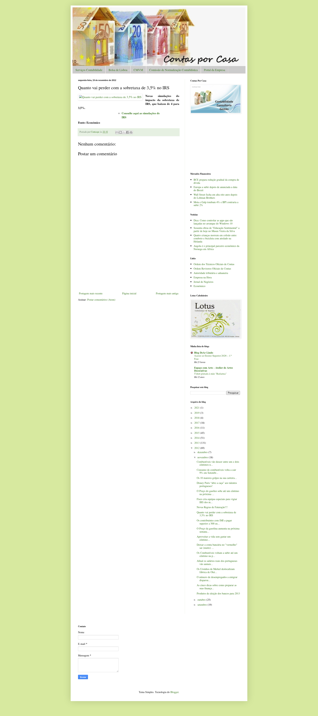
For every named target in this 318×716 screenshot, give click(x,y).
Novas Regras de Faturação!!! (212, 507)
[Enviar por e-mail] (117, 132)
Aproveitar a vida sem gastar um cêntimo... (214, 538)
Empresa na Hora (203, 277)
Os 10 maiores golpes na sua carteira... (217, 478)
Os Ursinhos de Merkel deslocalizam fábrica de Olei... (216, 570)
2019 (197, 412)
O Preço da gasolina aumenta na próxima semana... (218, 530)
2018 (197, 417)
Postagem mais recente (91, 293)
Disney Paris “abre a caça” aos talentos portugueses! (217, 484)
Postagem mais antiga (167, 293)
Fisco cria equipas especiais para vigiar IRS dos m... (217, 500)
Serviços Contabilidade (88, 70)
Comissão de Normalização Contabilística (173, 70)
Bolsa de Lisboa (118, 70)
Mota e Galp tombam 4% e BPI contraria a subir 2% (216, 203)
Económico (199, 286)
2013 (197, 442)
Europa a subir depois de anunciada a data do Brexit (215, 188)
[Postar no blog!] (120, 132)
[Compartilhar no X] (124, 132)
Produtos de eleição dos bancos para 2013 (218, 593)
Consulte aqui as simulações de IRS (141, 115)
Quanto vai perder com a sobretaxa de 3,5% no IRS (216, 514)
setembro (202, 604)
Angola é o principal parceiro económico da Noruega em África (216, 247)
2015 (197, 433)
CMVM (138, 70)
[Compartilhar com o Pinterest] (131, 132)
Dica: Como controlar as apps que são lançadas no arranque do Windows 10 (213, 222)
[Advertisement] (128, 263)
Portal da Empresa (214, 70)
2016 (197, 427)
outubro (201, 599)
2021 (197, 407)
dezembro (202, 452)
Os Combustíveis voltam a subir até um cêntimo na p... (217, 554)
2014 (197, 437)
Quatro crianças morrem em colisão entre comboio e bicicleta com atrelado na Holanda (215, 238)
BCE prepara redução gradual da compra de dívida (216, 181)
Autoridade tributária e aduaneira (211, 273)
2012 (197, 448)
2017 (197, 422)
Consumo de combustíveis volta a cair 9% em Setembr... (216, 471)
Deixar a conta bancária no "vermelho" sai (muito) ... (217, 546)
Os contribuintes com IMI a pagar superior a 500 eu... (214, 522)
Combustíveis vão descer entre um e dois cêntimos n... (218, 463)
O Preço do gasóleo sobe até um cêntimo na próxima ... (218, 492)
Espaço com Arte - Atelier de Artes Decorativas (213, 369)
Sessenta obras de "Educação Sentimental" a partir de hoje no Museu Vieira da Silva (216, 229)
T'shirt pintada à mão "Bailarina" (210, 373)
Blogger (174, 692)
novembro (203, 457)
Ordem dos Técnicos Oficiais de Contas (214, 264)
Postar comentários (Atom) (101, 299)
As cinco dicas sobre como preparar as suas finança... (216, 586)
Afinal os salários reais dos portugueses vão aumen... (217, 562)
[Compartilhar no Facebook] (127, 132)
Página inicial (129, 293)
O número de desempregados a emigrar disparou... (217, 578)
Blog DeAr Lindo (203, 353)
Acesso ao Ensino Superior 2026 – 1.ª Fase (213, 357)
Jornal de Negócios (203, 281)
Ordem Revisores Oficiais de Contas (212, 268)
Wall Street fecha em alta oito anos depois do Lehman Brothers (215, 196)
